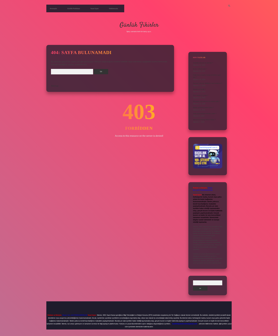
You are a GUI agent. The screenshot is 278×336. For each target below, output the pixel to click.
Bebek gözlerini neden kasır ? (203, 107)
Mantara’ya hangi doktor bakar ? (204, 119)
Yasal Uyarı (94, 8)
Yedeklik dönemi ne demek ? (203, 63)
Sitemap (54, 86)
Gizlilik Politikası (73, 8)
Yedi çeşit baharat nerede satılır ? (204, 113)
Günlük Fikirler (139, 25)
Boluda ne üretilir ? (199, 89)
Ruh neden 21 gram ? (200, 95)
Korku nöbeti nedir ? (200, 69)
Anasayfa (53, 8)
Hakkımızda (113, 8)
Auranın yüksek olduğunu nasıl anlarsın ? (207, 83)
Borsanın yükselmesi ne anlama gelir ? (206, 101)
